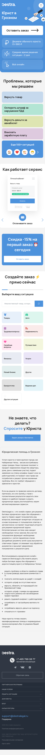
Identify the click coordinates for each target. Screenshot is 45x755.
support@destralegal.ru (15, 716)
